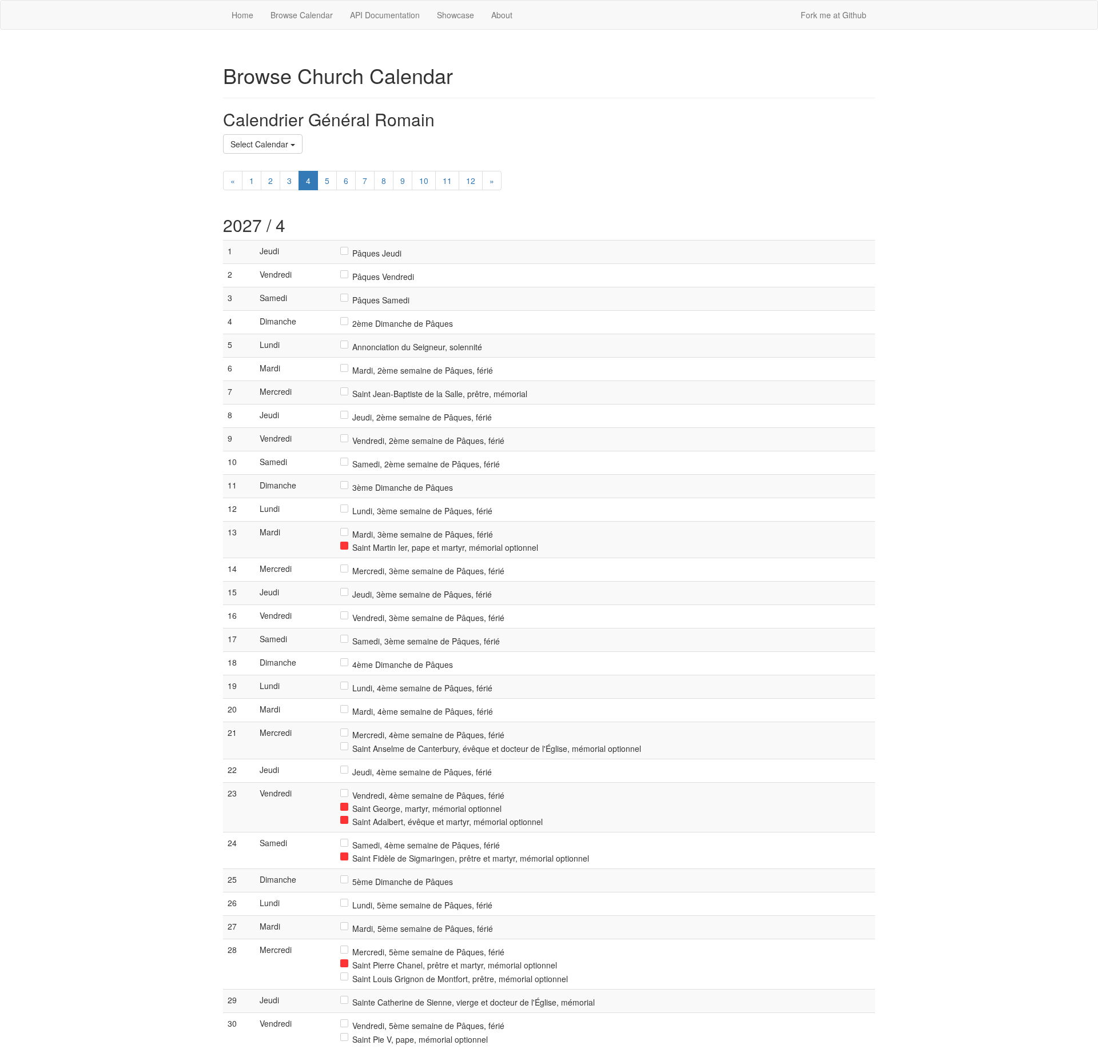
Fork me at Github (833, 15)
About (501, 15)
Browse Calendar (301, 15)
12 (470, 180)
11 (447, 180)
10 (423, 180)
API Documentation (385, 15)
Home (242, 15)
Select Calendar (260, 144)
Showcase (455, 15)
